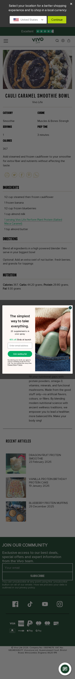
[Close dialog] (70, 307)
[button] (28, 20)
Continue (57, 20)
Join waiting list (20, 354)
